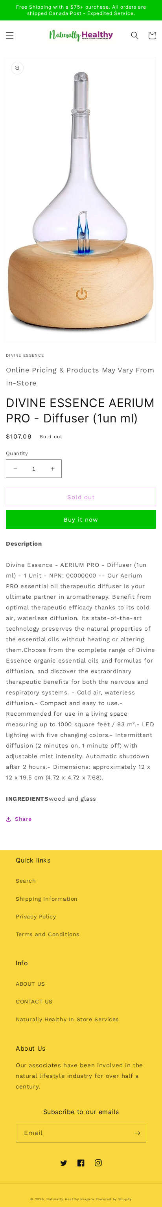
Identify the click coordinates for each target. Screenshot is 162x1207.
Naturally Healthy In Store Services (67, 1019)
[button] (9, 35)
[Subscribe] (137, 1133)
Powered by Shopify (114, 1199)
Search (26, 880)
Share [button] (23, 819)
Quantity (17, 453)
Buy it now (81, 519)
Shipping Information (47, 899)
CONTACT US (34, 1001)
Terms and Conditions (47, 934)
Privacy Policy (36, 916)
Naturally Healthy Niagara (70, 1199)
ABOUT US (30, 984)
